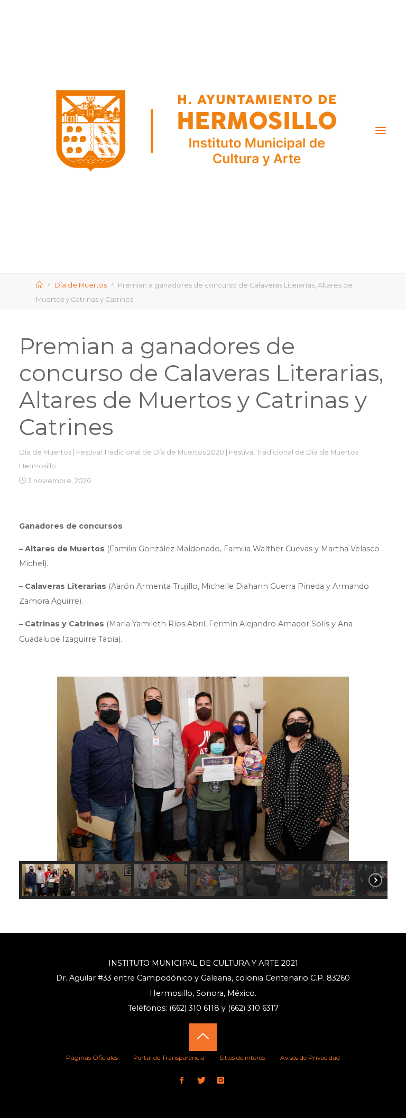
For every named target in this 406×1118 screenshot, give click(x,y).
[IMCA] (197, 130)
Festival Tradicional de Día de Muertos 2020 (150, 453)
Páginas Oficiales (92, 1057)
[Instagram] (221, 1081)
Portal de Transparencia (169, 1057)
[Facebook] (181, 1081)
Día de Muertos (80, 285)
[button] (35, 769)
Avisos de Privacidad (310, 1057)
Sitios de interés (242, 1057)
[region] (203, 788)
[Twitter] (201, 1081)
